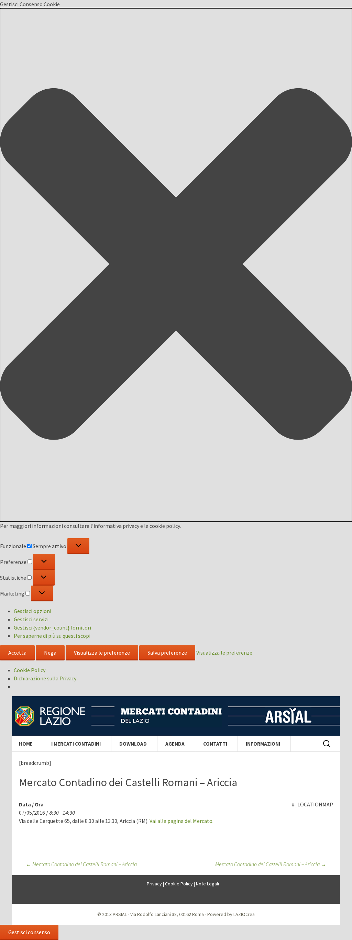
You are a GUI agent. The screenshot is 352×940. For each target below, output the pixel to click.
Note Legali (207, 884)
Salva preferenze (167, 652)
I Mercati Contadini (76, 743)
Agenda (175, 743)
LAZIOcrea (244, 914)
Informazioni (263, 743)
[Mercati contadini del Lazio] (176, 716)
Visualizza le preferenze (102, 652)
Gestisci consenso (29, 932)
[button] (176, 265)
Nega (50, 652)
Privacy (154, 884)
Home (26, 743)
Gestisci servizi (31, 619)
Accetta (17, 652)
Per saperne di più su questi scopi (52, 635)
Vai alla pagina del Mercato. (181, 820)
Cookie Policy (29, 670)
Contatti (215, 743)
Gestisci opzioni (32, 611)
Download (133, 743)
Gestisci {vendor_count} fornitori (52, 627)
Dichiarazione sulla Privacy (45, 678)
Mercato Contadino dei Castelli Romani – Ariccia (81, 864)
